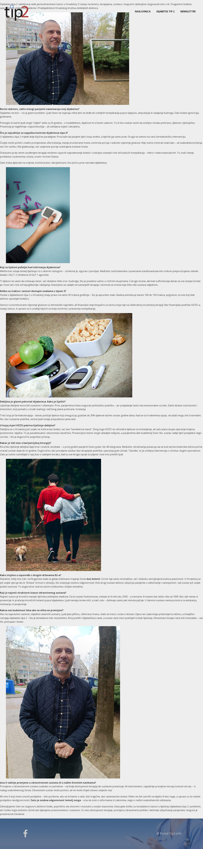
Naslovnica (143, 11)
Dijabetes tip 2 (165, 11)
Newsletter (188, 11)
